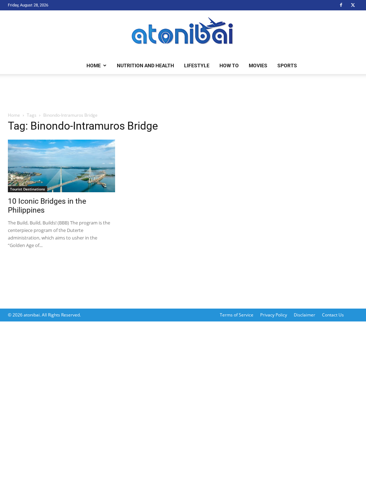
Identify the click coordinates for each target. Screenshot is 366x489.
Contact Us (333, 315)
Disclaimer (304, 315)
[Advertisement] (183, 93)
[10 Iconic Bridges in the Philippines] (61, 166)
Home (93, 65)
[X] (352, 5)
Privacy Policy (273, 315)
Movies (258, 65)
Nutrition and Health (145, 65)
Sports (287, 65)
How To (229, 65)
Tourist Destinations (27, 189)
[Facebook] (341, 5)
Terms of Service (236, 315)
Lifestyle (196, 65)
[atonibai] (183, 34)
